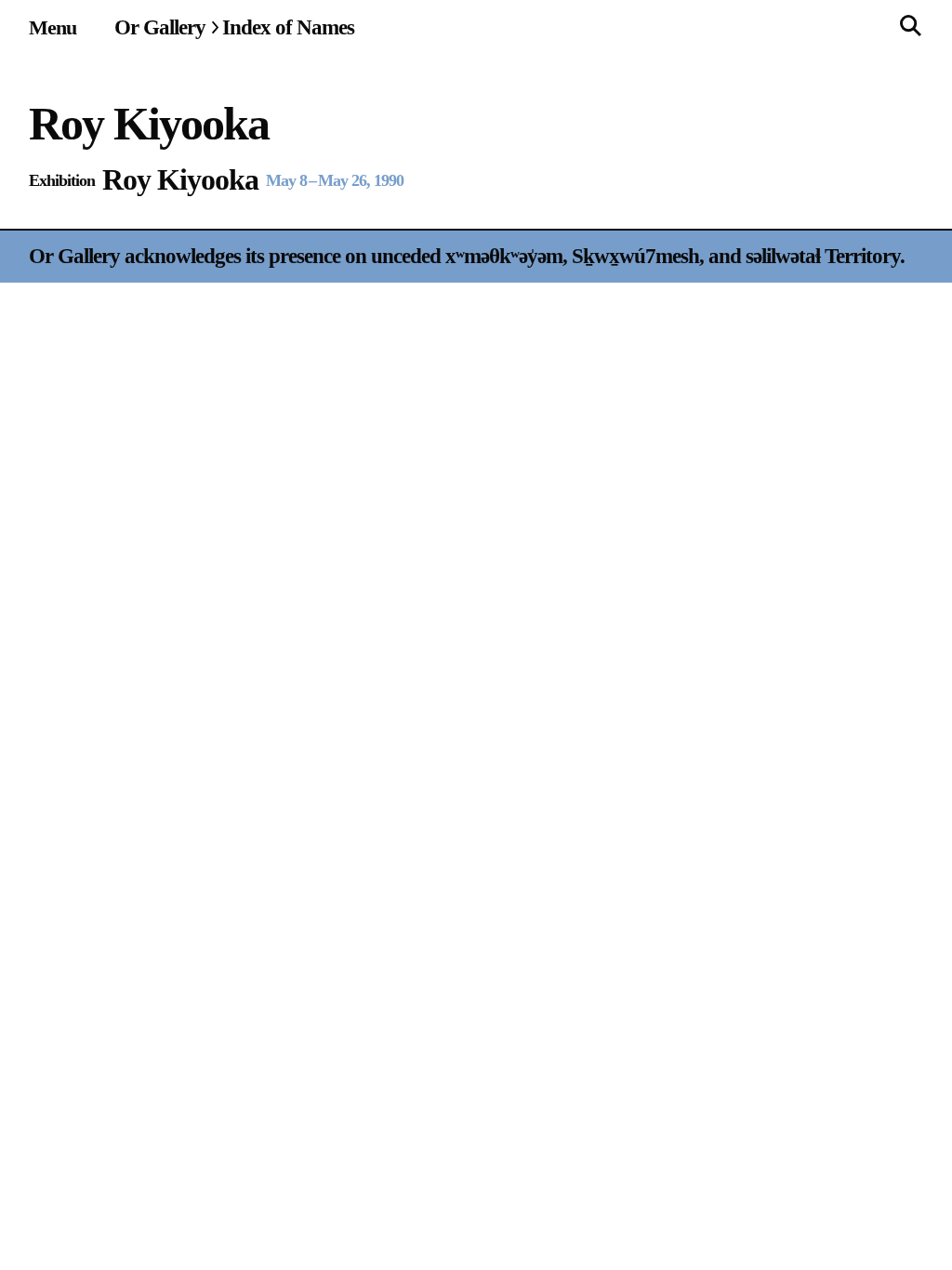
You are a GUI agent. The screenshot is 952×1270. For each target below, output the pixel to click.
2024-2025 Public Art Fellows (815, 310)
